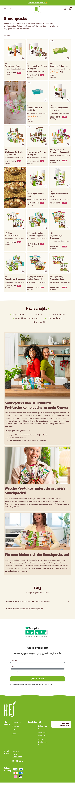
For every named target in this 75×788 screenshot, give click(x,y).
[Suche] (10, 8)
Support (15, 726)
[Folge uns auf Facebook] (17, 761)
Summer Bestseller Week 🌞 (37, 3)
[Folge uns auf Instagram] (13, 761)
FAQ (13, 730)
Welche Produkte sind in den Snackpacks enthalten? (28, 601)
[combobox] (37, 672)
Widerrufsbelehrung (42, 734)
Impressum (16, 722)
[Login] (65, 8)
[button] (60, 72)
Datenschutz (42, 727)
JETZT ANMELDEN (37, 679)
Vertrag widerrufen (64, 724)
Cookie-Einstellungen (42, 742)
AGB (39, 722)
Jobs (14, 734)
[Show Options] (63, 672)
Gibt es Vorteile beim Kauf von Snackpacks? (24, 609)
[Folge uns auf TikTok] (22, 761)
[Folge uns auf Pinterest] (20, 761)
